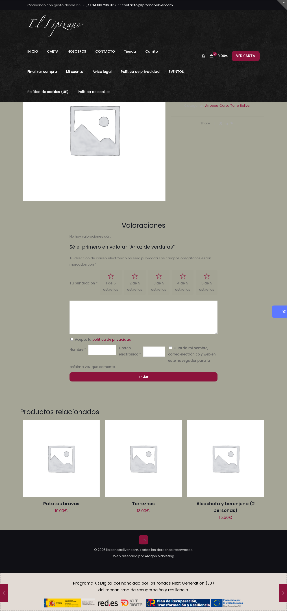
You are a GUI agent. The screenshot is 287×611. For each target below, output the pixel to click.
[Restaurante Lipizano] (56, 25)
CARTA (52, 51)
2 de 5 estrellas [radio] (134, 286)
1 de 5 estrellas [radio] (110, 286)
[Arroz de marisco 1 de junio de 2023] (4, 593)
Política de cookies (94, 91)
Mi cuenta (74, 71)
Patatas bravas (61, 503)
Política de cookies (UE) (48, 91)
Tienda (130, 51)
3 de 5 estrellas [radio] (158, 286)
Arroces (211, 105)
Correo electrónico (130, 351)
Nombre (78, 349)
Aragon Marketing (159, 556)
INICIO (32, 51)
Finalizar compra (42, 71)
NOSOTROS (76, 51)
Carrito (151, 51)
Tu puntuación (84, 283)
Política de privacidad (140, 71)
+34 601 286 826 (103, 5)
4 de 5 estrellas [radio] (182, 286)
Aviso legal (102, 71)
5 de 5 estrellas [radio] (206, 286)
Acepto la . (103, 339)
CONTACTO (105, 51)
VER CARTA (245, 55)
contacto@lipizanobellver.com (147, 5)
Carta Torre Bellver (235, 105)
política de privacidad (111, 339)
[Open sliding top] (282, 5)
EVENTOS (176, 71)
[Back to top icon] (143, 539)
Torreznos (143, 503)
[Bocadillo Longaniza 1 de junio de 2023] (283, 593)
